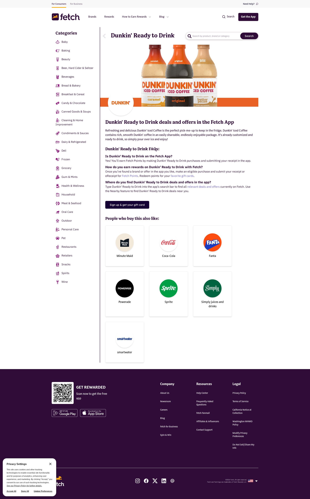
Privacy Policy (239, 393)
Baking (66, 50)
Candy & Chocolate (73, 103)
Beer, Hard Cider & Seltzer (77, 68)
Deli (64, 150)
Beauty (66, 59)
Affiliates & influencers (207, 421)
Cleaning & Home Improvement (69, 122)
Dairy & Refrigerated (74, 142)
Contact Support (204, 430)
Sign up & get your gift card (127, 204)
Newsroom (165, 401)
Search (249, 36)
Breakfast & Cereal (73, 94)
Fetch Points (130, 176)
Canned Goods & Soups (76, 111)
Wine (65, 282)
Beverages (68, 76)
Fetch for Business (169, 427)
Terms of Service (240, 401)
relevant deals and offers (203, 186)
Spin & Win (165, 435)
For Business (76, 4)
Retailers (67, 255)
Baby (65, 42)
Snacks (66, 264)
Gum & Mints (70, 177)
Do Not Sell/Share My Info (243, 446)
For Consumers (59, 4)
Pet (64, 238)
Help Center (202, 393)
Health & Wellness (73, 186)
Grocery (66, 168)
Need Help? (249, 4)
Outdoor (67, 220)
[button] (67, 16)
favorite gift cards (182, 176)
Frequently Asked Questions (204, 403)
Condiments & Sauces (75, 133)
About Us (164, 393)
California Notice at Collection (241, 411)
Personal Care (70, 229)
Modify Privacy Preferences (239, 435)
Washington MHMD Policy (242, 423)
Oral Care (67, 212)
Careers (163, 410)
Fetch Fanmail (203, 413)
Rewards (109, 17)
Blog (162, 418)
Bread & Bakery (71, 85)
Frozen (66, 159)
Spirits (65, 273)
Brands (92, 17)
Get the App (248, 17)
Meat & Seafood (71, 203)
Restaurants (69, 247)
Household (68, 194)
